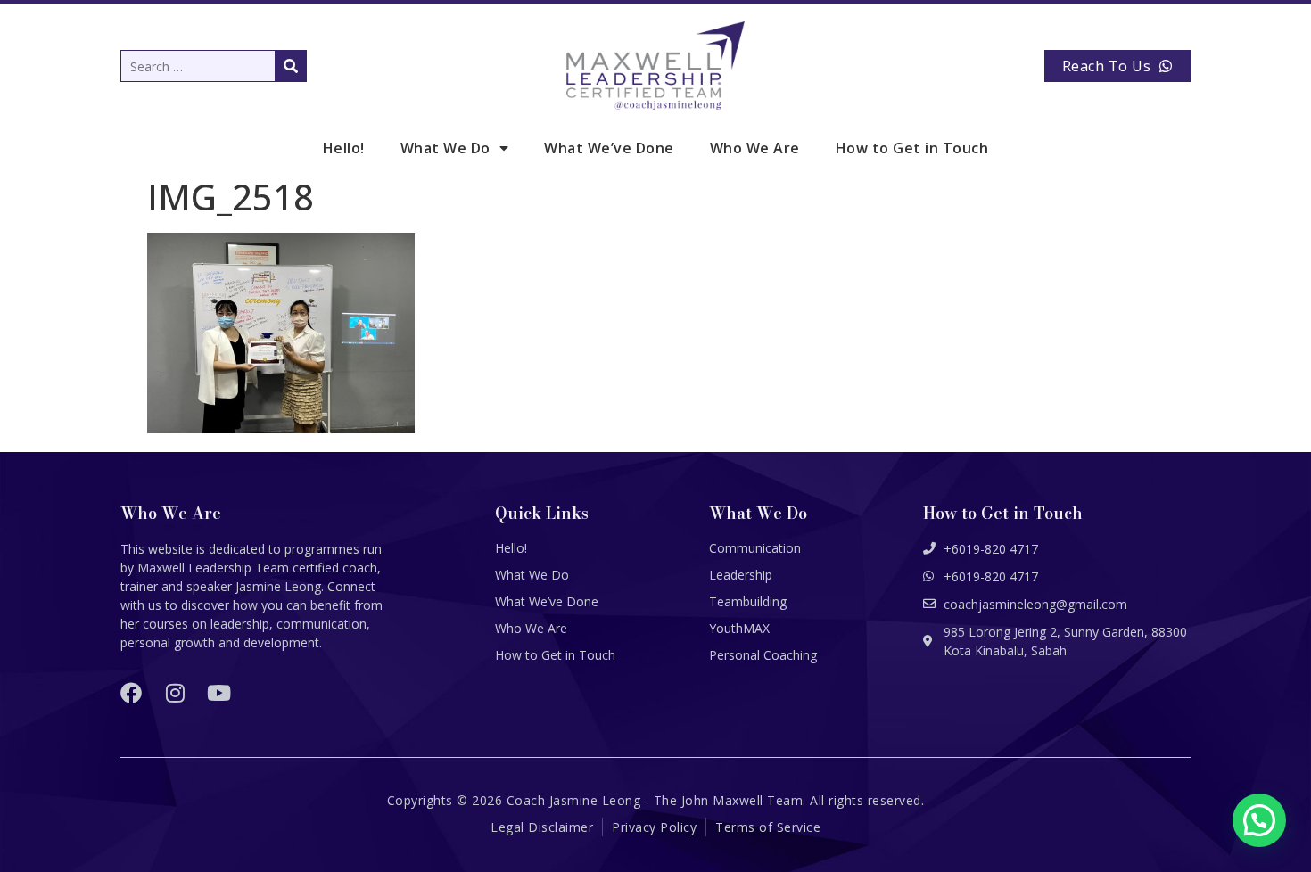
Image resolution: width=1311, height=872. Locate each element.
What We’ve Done (609, 148)
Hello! (344, 148)
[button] (1259, 820)
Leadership (740, 574)
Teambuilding (748, 601)
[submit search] (291, 66)
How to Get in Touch (912, 148)
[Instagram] (175, 692)
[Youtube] (218, 692)
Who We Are (755, 148)
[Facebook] (131, 692)
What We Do (445, 148)
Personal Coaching (763, 654)
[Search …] (213, 66)
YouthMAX (739, 628)
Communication (755, 547)
